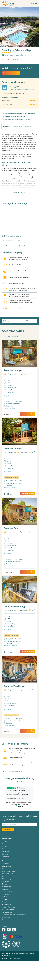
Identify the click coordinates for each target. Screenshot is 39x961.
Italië (6, 55)
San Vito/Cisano (7, 892)
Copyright (5, 884)
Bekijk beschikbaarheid (10, 73)
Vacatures (5, 889)
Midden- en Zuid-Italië (16, 55)
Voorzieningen (17, 126)
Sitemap (4, 958)
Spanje (4, 849)
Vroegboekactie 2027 (8, 907)
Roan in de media (7, 920)
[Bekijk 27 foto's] (19, 27)
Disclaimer (5, 881)
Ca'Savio (4, 897)
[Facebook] (4, 930)
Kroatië (4, 846)
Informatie (6, 126)
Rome (25, 55)
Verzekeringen (6, 886)
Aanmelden (7, 829)
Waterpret (28, 126)
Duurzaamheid (6, 866)
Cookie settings (15, 958)
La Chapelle (6, 894)
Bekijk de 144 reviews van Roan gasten (22, 89)
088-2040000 (30, 953)
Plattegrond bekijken (11, 336)
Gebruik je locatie (26, 246)
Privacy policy (6, 879)
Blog (3, 876)
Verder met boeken (27, 414)
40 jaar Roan (6, 917)
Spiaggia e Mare (7, 902)
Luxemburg (5, 856)
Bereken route (8, 246)
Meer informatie (19, 192)
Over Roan (5, 864)
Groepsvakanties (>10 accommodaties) (14, 915)
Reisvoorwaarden (7, 869)
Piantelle (4, 899)
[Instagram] (9, 930)
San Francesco (6, 904)
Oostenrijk (5, 854)
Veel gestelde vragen (8, 871)
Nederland (5, 851)
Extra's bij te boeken (8, 874)
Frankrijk (4, 841)
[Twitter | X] (14, 930)
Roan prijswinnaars (8, 909)
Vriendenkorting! (7, 912)
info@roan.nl (6, 955)
